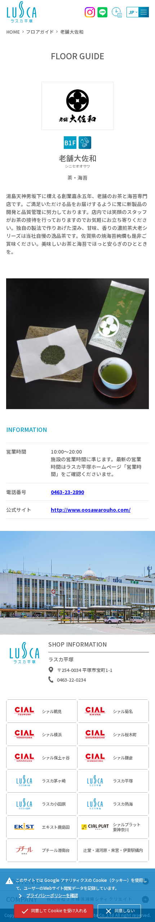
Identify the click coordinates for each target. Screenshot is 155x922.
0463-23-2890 (67, 492)
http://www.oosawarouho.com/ (90, 509)
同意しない (119, 911)
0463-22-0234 (71, 679)
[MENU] (143, 12)
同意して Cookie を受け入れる (54, 911)
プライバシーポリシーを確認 (47, 896)
